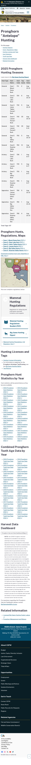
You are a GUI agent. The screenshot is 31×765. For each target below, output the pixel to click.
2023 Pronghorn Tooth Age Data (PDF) (8, 467)
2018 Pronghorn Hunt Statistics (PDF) (8, 420)
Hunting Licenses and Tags (10, 52)
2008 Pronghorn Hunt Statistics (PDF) (22, 426)
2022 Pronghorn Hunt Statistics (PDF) (8, 396)
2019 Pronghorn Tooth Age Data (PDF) (8, 492)
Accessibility (7, 739)
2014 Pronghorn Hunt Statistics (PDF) (22, 390)
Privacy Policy (5, 744)
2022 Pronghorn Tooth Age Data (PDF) (8, 473)
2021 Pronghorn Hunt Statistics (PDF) (8, 402)
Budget (3, 650)
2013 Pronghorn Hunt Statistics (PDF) (22, 396)
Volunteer (4, 690)
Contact (28, 8)
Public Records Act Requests (10, 708)
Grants (3, 680)
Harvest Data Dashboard (10, 58)
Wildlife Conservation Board (14, 725)
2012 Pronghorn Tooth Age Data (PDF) (22, 473)
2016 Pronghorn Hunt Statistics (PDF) (8, 432)
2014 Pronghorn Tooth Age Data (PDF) (22, 461)
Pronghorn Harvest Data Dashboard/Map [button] (15, 533)
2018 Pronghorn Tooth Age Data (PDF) (8, 498)
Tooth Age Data (7, 56)
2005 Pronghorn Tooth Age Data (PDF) (22, 516)
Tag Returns (7, 368)
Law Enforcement (6, 656)
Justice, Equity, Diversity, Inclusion (11, 653)
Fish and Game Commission (14, 722)
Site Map (4, 746)
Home (2, 25)
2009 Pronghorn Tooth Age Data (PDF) (22, 492)
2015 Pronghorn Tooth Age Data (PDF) (8, 516)
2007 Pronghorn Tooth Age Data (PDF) (22, 504)
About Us (22, 8)
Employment (5, 677)
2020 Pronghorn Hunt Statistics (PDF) (8, 408)
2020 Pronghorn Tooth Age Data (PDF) (8, 485)
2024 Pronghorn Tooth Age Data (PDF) (8, 461)
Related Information (8, 61)
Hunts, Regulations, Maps (10, 50)
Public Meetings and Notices (10, 684)
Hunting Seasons (7, 47)
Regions (3, 711)
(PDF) (14, 240)
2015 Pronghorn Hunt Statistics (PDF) (8, 439)
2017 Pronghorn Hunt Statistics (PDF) (8, 426)
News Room (5, 704)
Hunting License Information (12, 360)
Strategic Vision (6, 663)
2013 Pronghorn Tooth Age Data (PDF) (22, 467)
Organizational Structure (9, 660)
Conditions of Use (6, 742)
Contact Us (4, 748)
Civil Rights (4, 741)
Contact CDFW (5, 701)
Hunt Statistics (7, 54)
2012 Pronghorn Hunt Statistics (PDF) (22, 402)
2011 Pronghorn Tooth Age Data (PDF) (22, 479)
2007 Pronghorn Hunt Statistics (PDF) (22, 432)
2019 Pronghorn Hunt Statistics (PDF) (8, 414)
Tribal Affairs (5, 666)
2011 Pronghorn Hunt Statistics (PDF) (22, 408)
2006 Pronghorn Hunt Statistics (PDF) (22, 439)
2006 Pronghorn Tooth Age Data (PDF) (22, 510)
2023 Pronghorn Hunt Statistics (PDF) (8, 390)
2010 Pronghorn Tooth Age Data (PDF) (22, 485)
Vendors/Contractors (7, 687)
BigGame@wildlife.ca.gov (9, 604)
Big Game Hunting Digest (13, 366)
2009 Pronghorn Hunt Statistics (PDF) (22, 420)
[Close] (29, 1)
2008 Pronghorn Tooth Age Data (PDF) (22, 498)
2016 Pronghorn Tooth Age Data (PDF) (8, 510)
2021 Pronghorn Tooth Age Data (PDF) (8, 479)
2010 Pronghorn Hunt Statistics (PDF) (22, 414)
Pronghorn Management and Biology (14, 619)
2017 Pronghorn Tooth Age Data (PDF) (8, 504)
